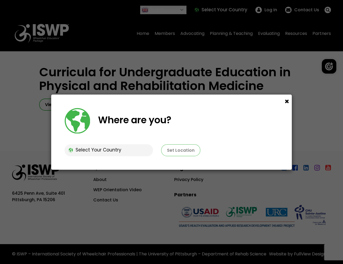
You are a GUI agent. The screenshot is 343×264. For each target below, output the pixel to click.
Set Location (181, 150)
